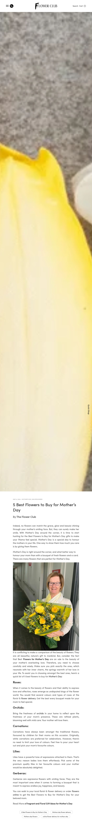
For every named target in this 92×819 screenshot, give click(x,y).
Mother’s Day (55, 676)
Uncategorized (37, 499)
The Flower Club (26, 517)
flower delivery (28, 698)
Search (75, 6)
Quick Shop (89, 410)
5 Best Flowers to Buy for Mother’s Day (34, 812)
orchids (40, 713)
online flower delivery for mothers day (55, 816)
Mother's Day (26, 499)
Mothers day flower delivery (61, 812)
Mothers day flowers (30, 816)
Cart (82, 6)
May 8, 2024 (16, 499)
